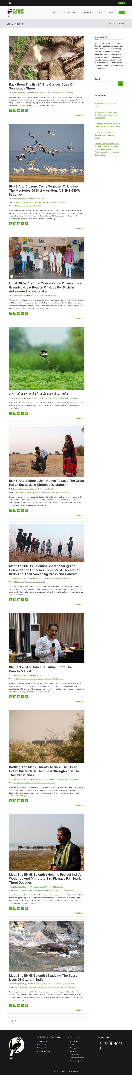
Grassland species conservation (35, 582)
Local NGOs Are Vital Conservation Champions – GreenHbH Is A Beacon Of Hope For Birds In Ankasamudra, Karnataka (45, 287)
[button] (64, 12)
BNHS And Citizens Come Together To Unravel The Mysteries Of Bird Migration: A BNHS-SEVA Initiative (44, 190)
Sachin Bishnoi (15, 398)
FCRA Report (74, 1041)
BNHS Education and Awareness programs (42, 202)
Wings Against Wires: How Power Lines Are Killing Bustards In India (107, 125)
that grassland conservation (46, 783)
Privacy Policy (74, 1054)
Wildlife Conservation (71, 398)
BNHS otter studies (20, 987)
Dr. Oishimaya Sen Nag (18, 92)
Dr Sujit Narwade (16, 295)
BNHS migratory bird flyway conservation (27, 890)
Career (72, 1045)
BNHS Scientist (68, 578)
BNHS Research (68, 92)
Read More (79, 115)
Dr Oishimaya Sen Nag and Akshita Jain (24, 489)
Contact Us (73, 1051)
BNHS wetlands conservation (51, 890)
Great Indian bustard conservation (58, 492)
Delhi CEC (42, 1045)
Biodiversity (58, 92)
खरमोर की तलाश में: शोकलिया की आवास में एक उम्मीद (38, 394)
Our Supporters (75, 1048)
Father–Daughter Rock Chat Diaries (105, 105)
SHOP (122, 13)
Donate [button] (122, 3)
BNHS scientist (19, 582)
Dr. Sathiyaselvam (67, 890)
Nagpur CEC (43, 1048)
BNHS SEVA (37, 206)
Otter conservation (54, 987)
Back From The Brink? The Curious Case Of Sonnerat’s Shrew (105, 135)
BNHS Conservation (21, 202)
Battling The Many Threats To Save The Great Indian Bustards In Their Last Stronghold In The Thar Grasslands (44, 771)
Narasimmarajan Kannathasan (37, 987)
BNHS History (48, 679)
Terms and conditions (77, 1057)
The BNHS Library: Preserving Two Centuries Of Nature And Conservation (106, 115)
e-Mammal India (44, 1051)
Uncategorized (69, 984)
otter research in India (67, 987)
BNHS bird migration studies (23, 206)
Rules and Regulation (76, 1061)
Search (97, 79)
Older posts (12, 1021)
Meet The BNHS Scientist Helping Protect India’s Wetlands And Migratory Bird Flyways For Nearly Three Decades (45, 878)
